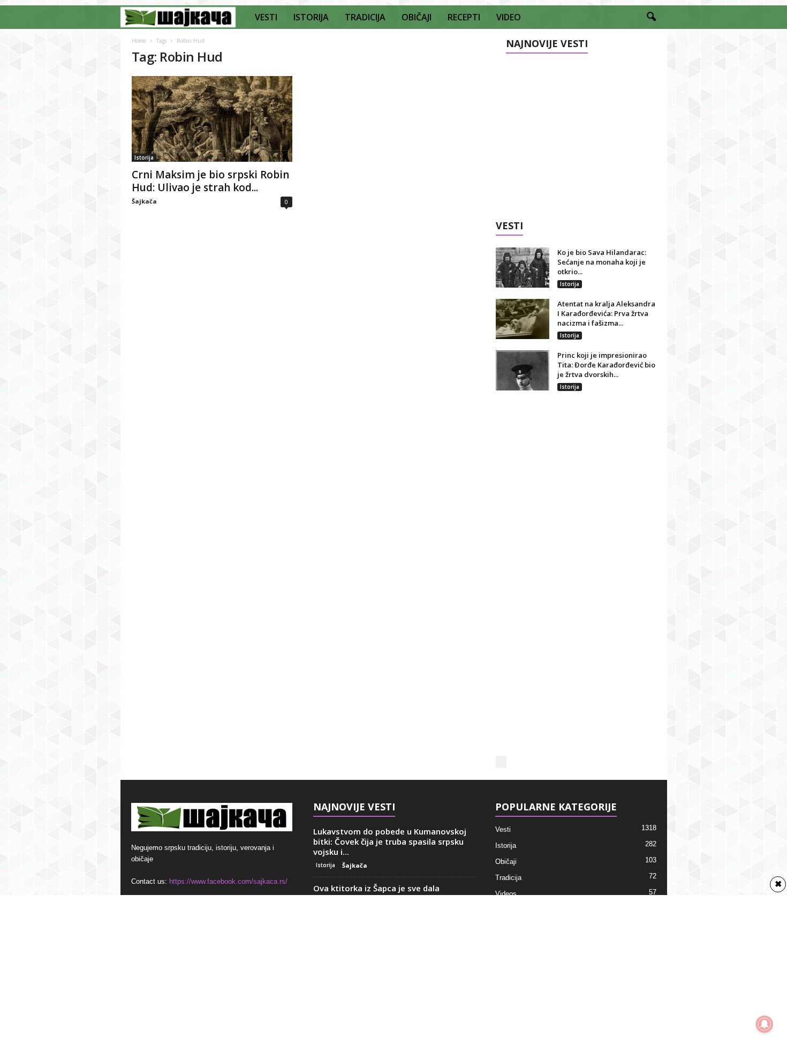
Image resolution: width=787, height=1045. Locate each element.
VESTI (266, 17)
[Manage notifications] (764, 1024)
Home (139, 40)
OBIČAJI (417, 17)
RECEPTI (464, 17)
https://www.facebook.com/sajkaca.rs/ (228, 881)
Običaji (506, 862)
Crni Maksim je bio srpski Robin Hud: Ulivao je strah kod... (210, 181)
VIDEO (508, 17)
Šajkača (144, 201)
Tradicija (508, 878)
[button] (651, 17)
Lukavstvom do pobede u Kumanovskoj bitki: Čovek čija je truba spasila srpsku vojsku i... (389, 841)
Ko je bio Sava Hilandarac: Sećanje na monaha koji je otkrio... (601, 261)
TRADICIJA (365, 17)
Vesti (503, 829)
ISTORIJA (311, 17)
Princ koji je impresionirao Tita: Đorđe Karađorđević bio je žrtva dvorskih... (606, 364)
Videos (506, 894)
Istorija (144, 157)
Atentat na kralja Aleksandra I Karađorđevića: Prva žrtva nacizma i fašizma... (606, 313)
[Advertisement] (575, 132)
